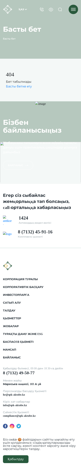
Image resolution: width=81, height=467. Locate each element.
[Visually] (50, 9)
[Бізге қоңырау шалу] (42, 9)
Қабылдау (16, 459)
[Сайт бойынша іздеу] (60, 9)
